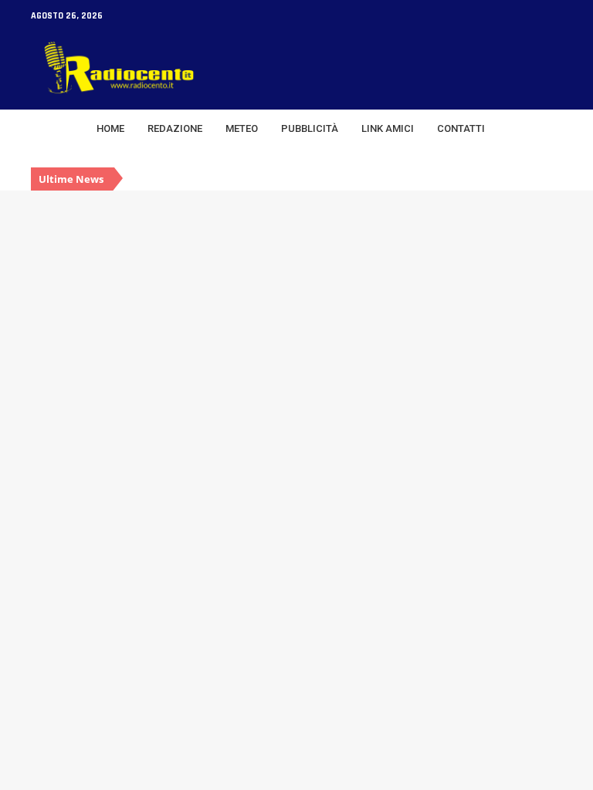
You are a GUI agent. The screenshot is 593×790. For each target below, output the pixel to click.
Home (110, 128)
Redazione (174, 128)
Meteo (241, 128)
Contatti (461, 128)
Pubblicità (309, 128)
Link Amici (387, 128)
